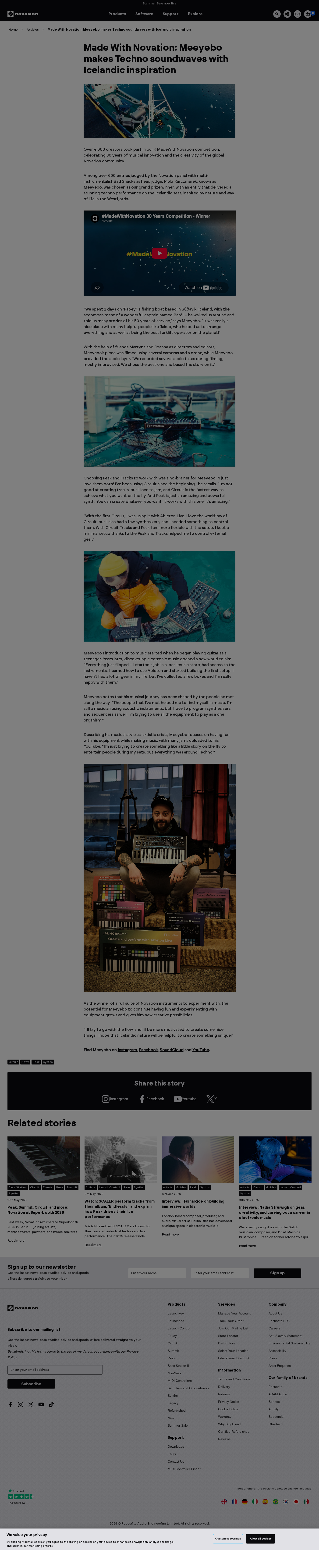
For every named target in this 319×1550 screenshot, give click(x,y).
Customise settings (228, 1539)
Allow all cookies (260, 1539)
